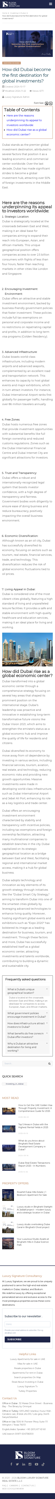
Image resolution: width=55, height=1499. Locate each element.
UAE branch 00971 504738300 (18, 1434)
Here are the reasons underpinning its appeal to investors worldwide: (24, 120)
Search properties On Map (27, 1377)
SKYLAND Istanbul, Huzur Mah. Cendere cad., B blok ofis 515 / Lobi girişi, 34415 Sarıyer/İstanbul (26, 1414)
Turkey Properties (27, 1391)
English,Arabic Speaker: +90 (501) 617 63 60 (24, 1429)
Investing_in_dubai (14, 1084)
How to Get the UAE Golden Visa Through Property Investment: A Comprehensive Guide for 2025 (35, 1108)
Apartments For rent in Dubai (27, 1373)
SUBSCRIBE (14, 1339)
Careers (13, 1485)
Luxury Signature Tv (27, 1386)
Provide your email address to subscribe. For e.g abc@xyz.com (24, 1331)
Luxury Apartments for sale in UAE (27, 1359)
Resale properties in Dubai (27, 1368)
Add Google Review (13, 1488)
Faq (4, 1485)
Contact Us (27, 1485)
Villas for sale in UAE (27, 1363)
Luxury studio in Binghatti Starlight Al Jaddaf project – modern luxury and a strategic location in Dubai (34, 1209)
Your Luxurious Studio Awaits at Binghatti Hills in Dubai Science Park (33, 1242)
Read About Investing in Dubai (27, 1382)
